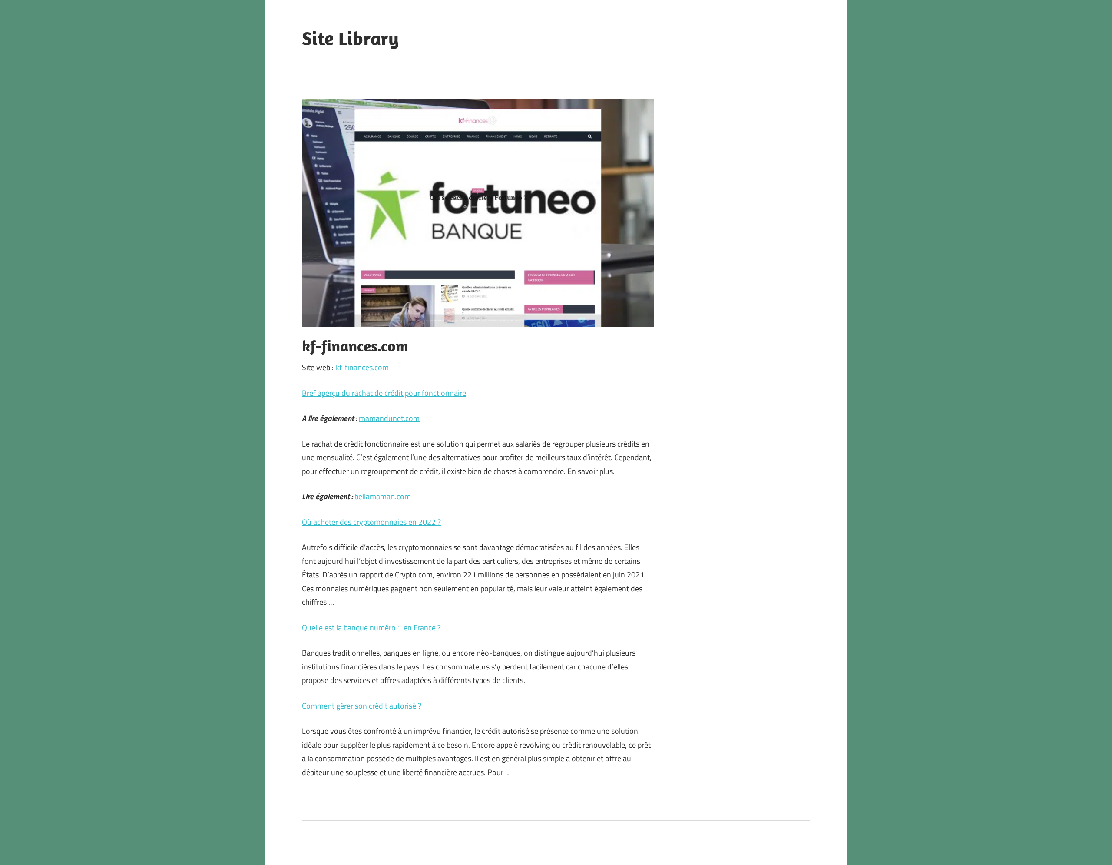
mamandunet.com (389, 418)
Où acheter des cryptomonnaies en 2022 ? (371, 522)
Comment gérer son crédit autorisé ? (361, 706)
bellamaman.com (382, 496)
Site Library (350, 38)
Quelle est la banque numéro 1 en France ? (371, 627)
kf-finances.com (362, 367)
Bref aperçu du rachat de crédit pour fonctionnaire (384, 393)
